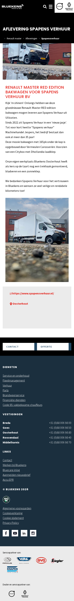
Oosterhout (10, 432)
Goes (6, 427)
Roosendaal (10, 437)
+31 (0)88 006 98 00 (60, 423)
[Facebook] (6, 533)
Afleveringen (31, 38)
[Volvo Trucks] (59, 6)
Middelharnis (11, 442)
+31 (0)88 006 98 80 (60, 432)
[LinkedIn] (24, 533)
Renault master (14, 38)
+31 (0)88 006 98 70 (60, 442)
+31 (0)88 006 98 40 (60, 437)
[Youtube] (15, 533)
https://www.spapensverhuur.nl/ (33, 293)
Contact (12, 346)
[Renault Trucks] (69, 6)
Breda (6, 423)
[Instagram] (33, 533)
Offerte (46, 346)
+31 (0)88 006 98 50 (60, 427)
